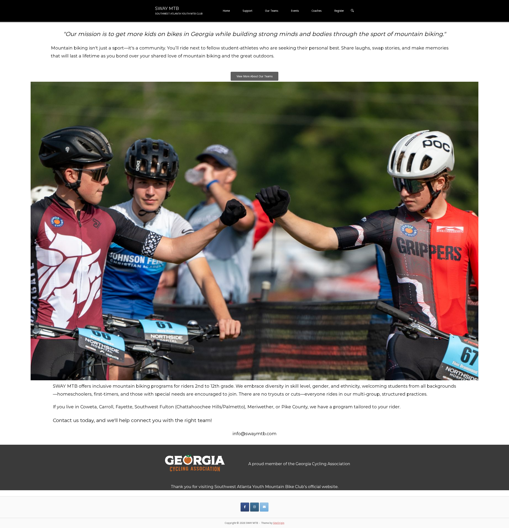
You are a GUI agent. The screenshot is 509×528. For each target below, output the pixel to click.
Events (295, 10)
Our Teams (271, 10)
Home (226, 10)
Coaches (317, 10)
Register (339, 10)
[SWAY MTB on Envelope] (264, 507)
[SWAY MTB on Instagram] (254, 507)
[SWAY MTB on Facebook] (245, 507)
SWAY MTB (167, 8)
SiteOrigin (278, 522)
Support (247, 10)
